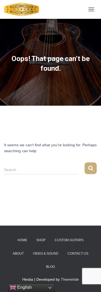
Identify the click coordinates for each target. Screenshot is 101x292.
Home (22, 240)
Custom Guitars (69, 240)
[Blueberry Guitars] (23, 9)
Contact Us (78, 253)
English (24, 287)
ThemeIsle (70, 279)
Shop (41, 240)
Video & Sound (45, 253)
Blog (50, 267)
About (18, 253)
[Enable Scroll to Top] (90, 281)
